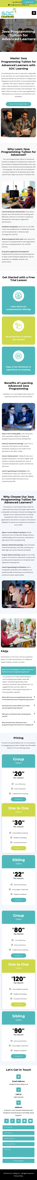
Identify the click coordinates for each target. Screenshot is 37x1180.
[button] (18, 671)
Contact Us (18, 799)
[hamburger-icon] (34, 13)
